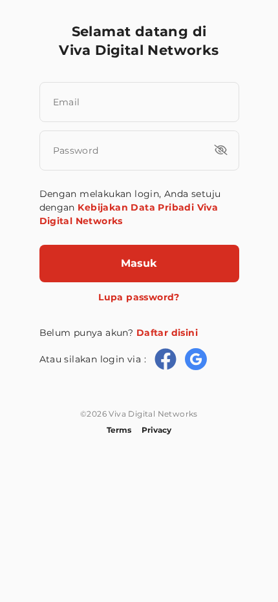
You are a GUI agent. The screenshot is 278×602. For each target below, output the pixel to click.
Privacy (156, 430)
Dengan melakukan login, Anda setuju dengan (130, 207)
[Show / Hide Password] (221, 150)
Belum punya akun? (118, 332)
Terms (119, 430)
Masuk (139, 263)
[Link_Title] (165, 359)
